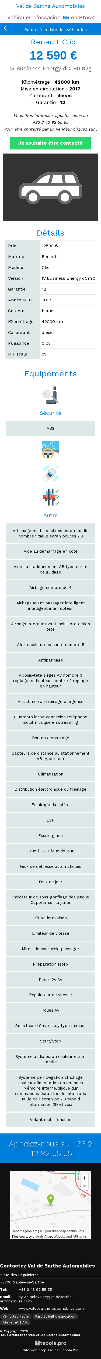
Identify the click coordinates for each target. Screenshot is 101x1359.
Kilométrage (20, 321)
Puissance (18, 343)
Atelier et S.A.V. (15, 1322)
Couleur (16, 310)
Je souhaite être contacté (50, 143)
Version (15, 278)
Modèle (15, 267)
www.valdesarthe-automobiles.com (51, 1308)
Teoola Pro (69, 1350)
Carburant (19, 332)
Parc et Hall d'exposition (55, 1316)
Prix (12, 245)
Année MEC (20, 299)
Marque (16, 256)
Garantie (17, 289)
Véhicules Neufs (16, 1316)
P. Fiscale (17, 354)
